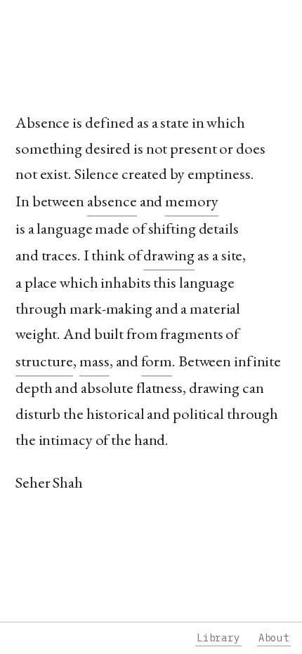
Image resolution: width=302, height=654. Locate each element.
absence (112, 200)
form (156, 360)
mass (94, 360)
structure (44, 360)
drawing (169, 254)
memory (191, 200)
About (273, 638)
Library (218, 638)
